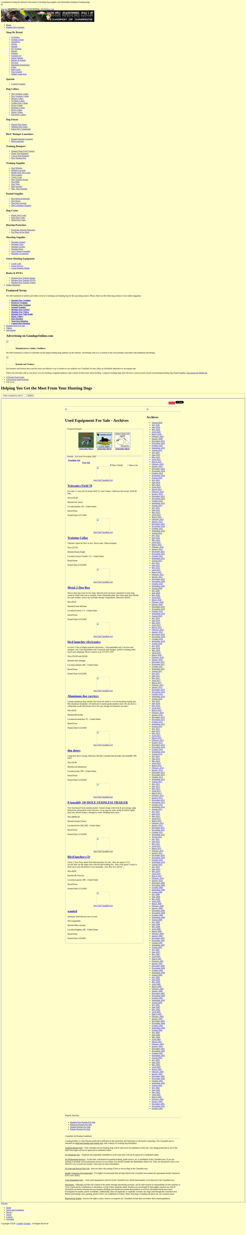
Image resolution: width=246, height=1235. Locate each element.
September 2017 (158, 669)
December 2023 (158, 496)
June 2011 (156, 841)
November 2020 (158, 581)
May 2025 (156, 457)
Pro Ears (14, 63)
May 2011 (156, 844)
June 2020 (156, 593)
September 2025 (158, 448)
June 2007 (156, 952)
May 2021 (156, 568)
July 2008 (156, 922)
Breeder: (71, 502)
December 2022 (158, 524)
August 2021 (157, 561)
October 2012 (157, 805)
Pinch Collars (16, 110)
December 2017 (158, 662)
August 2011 (157, 837)
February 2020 (158, 602)
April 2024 (156, 487)
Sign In (4, 9)
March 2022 (157, 545)
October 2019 (157, 611)
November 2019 (158, 609)
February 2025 (158, 464)
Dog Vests (15, 184)
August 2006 (157, 975)
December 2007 (158, 938)
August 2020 (157, 588)
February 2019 (158, 630)
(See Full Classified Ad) (103, 480)
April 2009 (156, 901)
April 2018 (156, 653)
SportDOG (15, 42)
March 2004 (157, 1042)
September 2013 (158, 779)
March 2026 (157, 434)
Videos (9, 328)
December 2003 (158, 1049)
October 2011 (157, 832)
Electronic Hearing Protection (23, 230)
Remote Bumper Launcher (22, 139)
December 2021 (158, 551)
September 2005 (158, 1000)
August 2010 (157, 864)
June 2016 (156, 703)
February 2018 (158, 657)
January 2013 (157, 798)
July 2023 (156, 508)
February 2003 (158, 1072)
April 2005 (156, 1012)
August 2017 (157, 671)
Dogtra (14, 44)
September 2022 (158, 531)
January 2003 (157, 1074)
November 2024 (158, 471)
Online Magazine (13, 285)
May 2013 (156, 788)
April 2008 (156, 929)
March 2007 (157, 959)
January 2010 (157, 881)
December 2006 (158, 966)
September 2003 (158, 1055)
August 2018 (157, 643)
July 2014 (156, 756)
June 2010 (156, 869)
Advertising (11, 330)
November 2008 (158, 913)
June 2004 (156, 1035)
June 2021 (156, 565)
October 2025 (157, 446)
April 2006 (156, 984)
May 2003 (156, 1065)
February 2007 (158, 961)
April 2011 (156, 846)
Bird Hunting (17, 319)
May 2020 (156, 595)
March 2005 (157, 1014)
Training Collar (78, 537)
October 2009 (157, 887)
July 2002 (156, 1088)
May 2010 (156, 871)
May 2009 (156, 899)
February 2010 (158, 878)
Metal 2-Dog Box (79, 587)
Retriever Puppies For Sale (81, 1125)
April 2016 (156, 708)
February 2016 (158, 713)
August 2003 (157, 1058)
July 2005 (156, 1005)
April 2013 (156, 791)
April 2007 (156, 956)
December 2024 (158, 469)
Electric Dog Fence (19, 124)
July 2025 (156, 452)
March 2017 (157, 683)
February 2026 (158, 436)
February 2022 (158, 547)
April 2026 (156, 432)
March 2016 (157, 710)
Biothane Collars (18, 108)
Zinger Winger (17, 58)
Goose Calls (16, 263)
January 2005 (157, 1019)
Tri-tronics (15, 37)
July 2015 (156, 729)
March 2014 (157, 765)
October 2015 (157, 722)
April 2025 (156, 459)
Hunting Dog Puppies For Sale (82, 1122)
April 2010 (156, 874)
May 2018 (156, 650)
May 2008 (156, 927)
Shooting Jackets (18, 247)
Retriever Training (19, 303)
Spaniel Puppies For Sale (80, 1127)
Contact (9, 1217)
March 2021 (157, 572)
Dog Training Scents (19, 179)
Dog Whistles (16, 168)
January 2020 (157, 604)
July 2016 (156, 701)
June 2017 (156, 676)
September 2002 (158, 1083)
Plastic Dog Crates (18, 215)
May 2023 (156, 512)
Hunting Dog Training (21, 300)
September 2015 (158, 724)
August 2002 (157, 1085)
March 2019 (157, 627)
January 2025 (157, 466)
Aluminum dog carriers (83, 696)
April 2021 (156, 570)
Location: (71, 506)
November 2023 (158, 499)
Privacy (9, 1212)
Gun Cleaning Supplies (20, 251)
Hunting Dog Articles (20, 310)
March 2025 (157, 462)
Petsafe (14, 51)
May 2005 (156, 1009)
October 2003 (157, 1053)
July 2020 (156, 591)
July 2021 (156, 563)
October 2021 (157, 556)
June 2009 (156, 897)
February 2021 (158, 574)
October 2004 (157, 1026)
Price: (70, 498)
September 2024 (158, 475)
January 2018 (157, 660)
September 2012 (158, 807)
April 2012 (156, 818)
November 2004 (158, 1023)
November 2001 (158, 1106)
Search (30, 395)
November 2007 (158, 940)
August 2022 (157, 533)
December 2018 (158, 634)
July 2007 (156, 950)
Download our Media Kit (197, 373)
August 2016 (157, 699)
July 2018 (156, 646)
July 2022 (156, 535)
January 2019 (157, 632)
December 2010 (158, 855)
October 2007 (157, 943)
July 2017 (156, 673)
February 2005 (158, 1016)
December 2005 (158, 993)
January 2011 (157, 853)
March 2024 (157, 489)
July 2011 (156, 839)
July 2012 (156, 812)
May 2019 (156, 623)
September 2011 (158, 835)
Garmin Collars (17, 39)
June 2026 (156, 427)
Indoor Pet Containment (21, 129)
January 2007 (157, 963)
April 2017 (156, 680)
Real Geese (15, 69)
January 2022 (157, 549)
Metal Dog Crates (18, 220)
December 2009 (158, 883)
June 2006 (156, 980)
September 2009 (158, 890)
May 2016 (156, 706)
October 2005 (157, 998)
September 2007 (158, 945)
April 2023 (156, 515)
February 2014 (158, 768)
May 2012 (156, 816)
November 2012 (158, 802)
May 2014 (156, 761)
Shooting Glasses (18, 242)
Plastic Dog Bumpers (19, 153)
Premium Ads (74, 460)
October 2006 (157, 970)
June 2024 (156, 482)
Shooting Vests (17, 244)
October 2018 (157, 639)
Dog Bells (15, 182)
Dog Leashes (16, 175)
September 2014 (158, 752)
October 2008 (157, 915)
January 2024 (157, 494)
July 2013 (156, 784)
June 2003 (156, 1062)
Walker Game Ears (19, 74)
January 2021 (157, 577)
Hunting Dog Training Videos (23, 283)
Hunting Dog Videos (20, 312)
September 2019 (158, 614)
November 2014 (158, 747)
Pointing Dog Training (21, 305)
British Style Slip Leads (20, 173)
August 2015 (157, 726)
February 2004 (158, 1044)
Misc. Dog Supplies (19, 189)
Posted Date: (73, 515)
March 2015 (157, 738)
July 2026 (156, 425)
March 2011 (156, 848)
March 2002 (157, 1097)
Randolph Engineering (20, 65)
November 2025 (158, 443)
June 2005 (156, 1007)
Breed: (70, 511)
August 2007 (157, 947)
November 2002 (158, 1078)
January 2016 (157, 715)
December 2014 (158, 745)
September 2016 (158, 696)
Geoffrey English (23, 1223)
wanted (72, 911)
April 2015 (156, 736)
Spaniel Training (18, 307)
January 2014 (157, 770)
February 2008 (158, 933)
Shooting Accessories (20, 254)
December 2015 (158, 717)
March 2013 (157, 793)
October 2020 (157, 584)
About (8, 1215)
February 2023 (158, 519)
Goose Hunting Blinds (20, 268)
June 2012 (156, 814)
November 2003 (158, 1051)
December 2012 (158, 800)
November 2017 (158, 664)
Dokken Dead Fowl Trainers (22, 151)
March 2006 (157, 986)
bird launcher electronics (84, 642)
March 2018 (157, 655)
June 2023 (156, 510)
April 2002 (156, 1095)
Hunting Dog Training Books (23, 278)
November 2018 (158, 637)
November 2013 (158, 775)
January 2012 (157, 825)
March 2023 (157, 517)
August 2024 (157, 478)
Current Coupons (18, 84)
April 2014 (156, 763)
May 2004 (156, 1037)
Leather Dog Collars (19, 103)
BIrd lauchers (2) (79, 856)
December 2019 (158, 607)
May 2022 (156, 540)
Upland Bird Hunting (20, 323)
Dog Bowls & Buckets (20, 199)
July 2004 (156, 1032)
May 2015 (156, 733)
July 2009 (156, 894)
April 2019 (156, 625)
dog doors (74, 750)
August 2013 (157, 782)
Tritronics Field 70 (80, 485)
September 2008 (158, 917)
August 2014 (157, 754)
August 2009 (157, 892)
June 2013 (156, 786)
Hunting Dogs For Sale (15, 326)
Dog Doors (15, 201)
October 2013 (157, 777)
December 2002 (158, 1076)
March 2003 (157, 1069)
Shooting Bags (17, 249)
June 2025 (156, 455)
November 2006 (158, 968)
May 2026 (156, 429)
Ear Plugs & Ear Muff (20, 232)
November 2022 (158, 526)
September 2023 (158, 503)
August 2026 (157, 423)
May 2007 (156, 954)
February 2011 (157, 851)
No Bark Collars (18, 101)
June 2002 (156, 1090)
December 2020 (158, 579)
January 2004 (157, 1046)
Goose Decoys (17, 266)
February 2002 (158, 1099)
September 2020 (158, 586)
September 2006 (158, 973)
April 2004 (156, 1039)
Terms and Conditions (15, 1210)
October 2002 (157, 1081)
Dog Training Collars (19, 94)
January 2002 (157, 1101)
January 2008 (157, 936)
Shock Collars (17, 112)
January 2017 (157, 687)
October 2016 (157, 694)
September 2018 (158, 641)
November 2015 (158, 719)
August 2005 (157, 1003)
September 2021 (158, 558)
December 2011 (158, 828)
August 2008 (157, 920)
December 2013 (158, 772)
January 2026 (157, 439)
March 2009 (157, 904)
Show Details (117, 465)
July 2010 (156, 867)
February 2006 (158, 989)
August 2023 (157, 505)
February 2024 (158, 492)
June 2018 (156, 648)
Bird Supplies (16, 186)
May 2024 (156, 485)
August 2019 (157, 616)
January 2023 (157, 522)
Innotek (14, 46)
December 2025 (158, 441)
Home (8, 25)
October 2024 (157, 473)
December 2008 (158, 910)
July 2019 (156, 618)
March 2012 (157, 821)
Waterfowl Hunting (19, 321)
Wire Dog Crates (18, 218)
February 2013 (158, 795)
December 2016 (158, 690)
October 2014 (157, 749)
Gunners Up (16, 56)
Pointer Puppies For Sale (80, 1129)
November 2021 (158, 554)
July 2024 (156, 480)
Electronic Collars (18, 115)
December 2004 (158, 1021)
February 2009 (158, 906)
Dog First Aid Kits (18, 203)
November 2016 (158, 692)
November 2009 (158, 885)
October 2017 (157, 667)
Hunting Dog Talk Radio (22, 314)
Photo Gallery (17, 316)
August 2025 (157, 450)
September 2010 (158, 862)
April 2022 (156, 542)
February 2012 (158, 823)
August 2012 (157, 809)
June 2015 (156, 731)
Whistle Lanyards (18, 170)
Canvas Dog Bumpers (20, 156)
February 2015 (158, 740)
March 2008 (157, 931)
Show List (133, 465)
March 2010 (157, 876)
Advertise (10, 1219)
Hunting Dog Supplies (15, 27)
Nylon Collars (17, 105)
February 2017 (158, 685)
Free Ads (86, 463)
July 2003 (156, 1060)
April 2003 (156, 1067)
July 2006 (156, 977)
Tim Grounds (16, 72)
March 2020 (157, 600)
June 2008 (156, 924)
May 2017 (156, 678)
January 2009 (157, 908)
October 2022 (157, 528)
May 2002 (156, 1092)
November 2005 (158, 996)
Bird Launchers (17, 141)
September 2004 (158, 1028)
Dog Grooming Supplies (21, 205)
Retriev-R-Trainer (18, 60)
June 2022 (156, 538)
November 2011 (158, 830)
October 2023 (157, 501)
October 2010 (157, 860)
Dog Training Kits (18, 158)
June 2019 (156, 620)
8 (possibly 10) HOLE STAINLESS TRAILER (98, 802)
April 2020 (156, 597)
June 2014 (156, 759)
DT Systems (16, 49)
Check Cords (16, 177)
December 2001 (158, 1104)
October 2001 (157, 1108)
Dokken (14, 53)
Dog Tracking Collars (20, 96)
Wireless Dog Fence (19, 127)
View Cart (50, 9)
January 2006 (157, 991)
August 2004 (157, 1030)
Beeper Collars (17, 98)
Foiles (13, 67)
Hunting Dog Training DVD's (23, 280)
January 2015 (157, 742)
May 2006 (156, 982)
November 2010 (158, 858)
